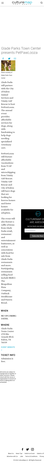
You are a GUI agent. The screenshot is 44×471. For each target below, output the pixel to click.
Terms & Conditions (31, 456)
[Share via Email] (15, 58)
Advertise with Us (12, 456)
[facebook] (22, 449)
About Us (11, 453)
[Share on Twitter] (9, 58)
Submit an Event (30, 453)
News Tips (19, 453)
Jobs (21, 456)
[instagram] (32, 449)
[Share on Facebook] (3, 58)
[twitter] (27, 449)
